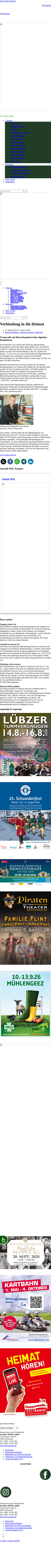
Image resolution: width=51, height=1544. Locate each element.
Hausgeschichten (17, 126)
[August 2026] (25, 610)
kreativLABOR (13, 1541)
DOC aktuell (15, 139)
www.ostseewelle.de (8, 455)
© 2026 (3, 1541)
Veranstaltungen (17, 136)
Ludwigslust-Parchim (19, 170)
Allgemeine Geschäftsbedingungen (18, 1457)
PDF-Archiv (10, 179)
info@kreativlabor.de (8, 1446)
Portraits (14, 130)
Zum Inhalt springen (8, 1)
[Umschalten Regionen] (43, 304)
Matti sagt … (15, 123)
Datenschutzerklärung (13, 1452)
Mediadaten (10, 182)
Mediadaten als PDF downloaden (18, 1454)
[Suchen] (2, 188)
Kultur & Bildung (17, 149)
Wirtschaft (14, 161)
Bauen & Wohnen (18, 145)
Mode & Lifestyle (17, 155)
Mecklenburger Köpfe (19, 133)
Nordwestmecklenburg (20, 173)
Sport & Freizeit (17, 158)
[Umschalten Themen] (43, 288)
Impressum (9, 1450)
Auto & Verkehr (17, 142)
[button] (3, 461)
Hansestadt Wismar (18, 167)
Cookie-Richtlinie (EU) (14, 1459)
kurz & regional (17, 152)
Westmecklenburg (18, 177)
